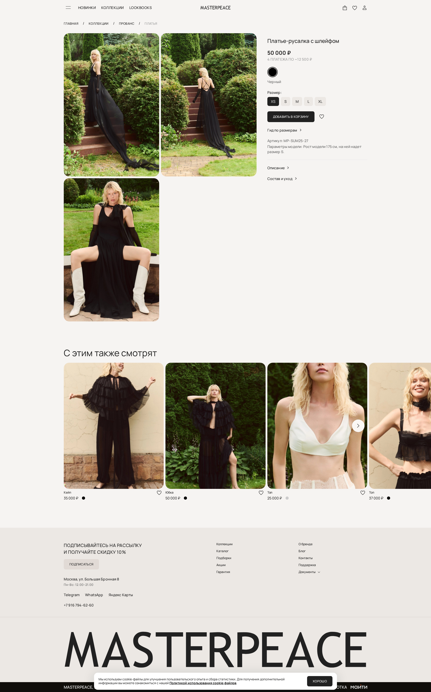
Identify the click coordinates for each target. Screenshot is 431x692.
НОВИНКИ (87, 7)
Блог (302, 551)
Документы (307, 572)
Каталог (222, 551)
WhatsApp (94, 594)
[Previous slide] (72, 426)
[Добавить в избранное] (321, 116)
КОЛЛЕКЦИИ (112, 7)
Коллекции (224, 544)
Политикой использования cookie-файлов (202, 683)
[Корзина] (344, 8)
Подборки (223, 558)
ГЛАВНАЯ (71, 23)
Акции (221, 565)
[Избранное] (354, 8)
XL (320, 101)
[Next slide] (358, 426)
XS (273, 101)
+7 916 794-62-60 (79, 605)
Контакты (306, 558)
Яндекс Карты (121, 594)
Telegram (72, 594)
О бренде (305, 544)
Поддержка (307, 565)
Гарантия (223, 572)
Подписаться (81, 564)
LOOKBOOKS (140, 7)
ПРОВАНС (126, 23)
